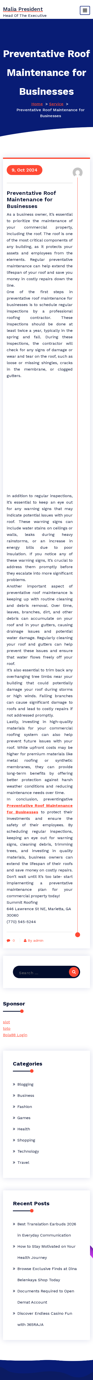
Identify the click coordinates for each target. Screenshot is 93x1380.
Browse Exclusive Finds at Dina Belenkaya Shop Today (47, 1274)
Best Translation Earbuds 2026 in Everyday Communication (46, 1230)
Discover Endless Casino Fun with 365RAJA (44, 1319)
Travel (23, 1162)
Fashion (24, 1106)
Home (37, 104)
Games (24, 1117)
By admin (35, 940)
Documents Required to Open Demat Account (45, 1297)
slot (6, 1022)
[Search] (74, 972)
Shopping (26, 1140)
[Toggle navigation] (85, 10)
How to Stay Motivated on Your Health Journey (46, 1252)
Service (56, 104)
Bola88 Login (15, 1035)
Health (23, 1129)
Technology (28, 1151)
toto (6, 1028)
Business (25, 1095)
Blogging (25, 1084)
